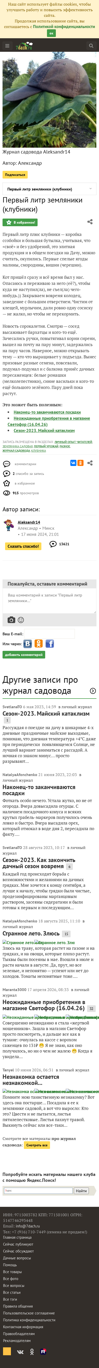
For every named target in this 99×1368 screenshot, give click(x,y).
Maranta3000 (14, 989)
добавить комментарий (24, 654)
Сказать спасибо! (23, 546)
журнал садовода (16, 450)
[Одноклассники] (80, 463)
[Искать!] (91, 45)
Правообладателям (19, 1333)
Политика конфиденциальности (29, 1320)
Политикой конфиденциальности (64, 26)
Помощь (10, 1264)
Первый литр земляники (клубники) (39, 189)
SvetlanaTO (12, 706)
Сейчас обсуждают (18, 1251)
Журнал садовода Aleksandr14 (36, 151)
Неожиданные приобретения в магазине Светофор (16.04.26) (44, 1005)
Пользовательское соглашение (29, 1313)
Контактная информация (23, 1326)
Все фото (10, 1278)
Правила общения (18, 1306)
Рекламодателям (17, 1340)
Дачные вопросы (17, 1258)
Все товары (12, 1271)
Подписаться (15, 174)
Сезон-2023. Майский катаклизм (44, 430)
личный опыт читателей (73, 442)
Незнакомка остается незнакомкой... (31, 1080)
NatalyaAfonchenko (20, 774)
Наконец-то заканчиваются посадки (47, 412)
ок (51, 33)
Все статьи (12, 1292)
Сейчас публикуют (18, 1244)
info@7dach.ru (28, 1226)
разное (65, 446)
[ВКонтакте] (73, 463)
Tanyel (8, 1069)
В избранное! (24, 222)
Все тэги (10, 1299)
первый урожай (46, 446)
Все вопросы (13, 1285)
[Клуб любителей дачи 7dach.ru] (24, 45)
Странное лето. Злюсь (31, 933)
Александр (30, 163)
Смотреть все (36, 1145)
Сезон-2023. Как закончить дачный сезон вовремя (39, 863)
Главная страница (17, 1237)
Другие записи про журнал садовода (40, 685)
